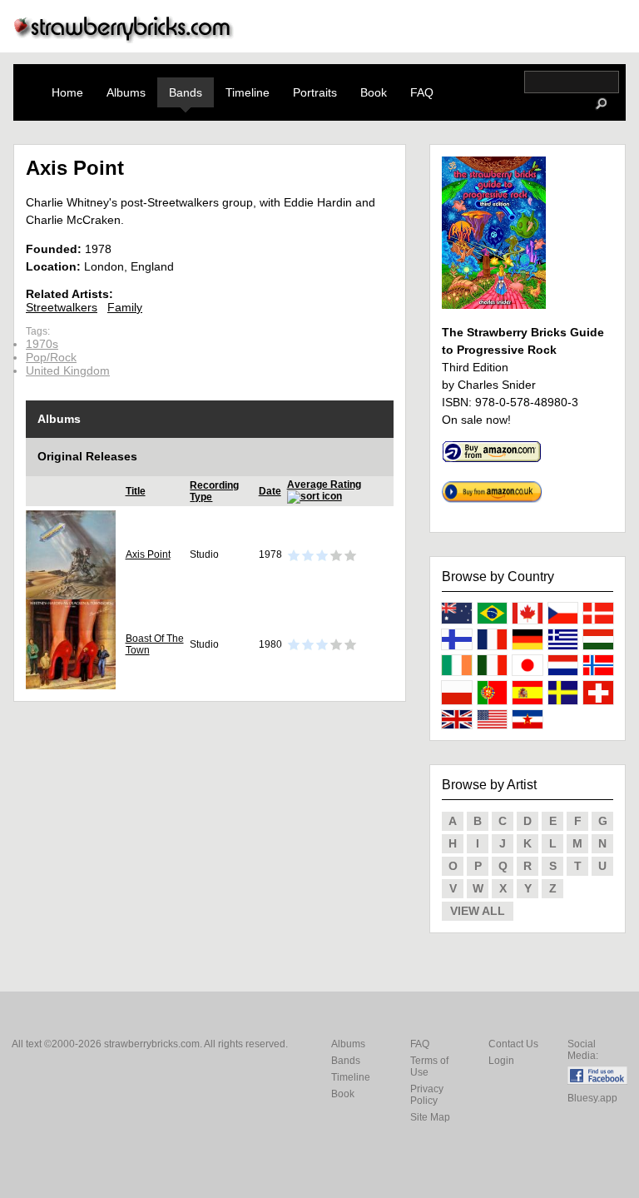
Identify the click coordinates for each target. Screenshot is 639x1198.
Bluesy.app (592, 1098)
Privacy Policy (426, 1094)
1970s (42, 343)
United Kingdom (68, 370)
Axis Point (148, 554)
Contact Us (513, 1044)
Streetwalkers (61, 307)
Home (67, 92)
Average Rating (324, 484)
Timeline (247, 92)
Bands (185, 92)
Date (270, 491)
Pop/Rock (51, 357)
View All (477, 910)
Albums (126, 92)
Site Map (430, 1117)
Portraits (315, 92)
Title (136, 491)
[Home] (124, 39)
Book (373, 92)
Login (501, 1060)
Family (124, 307)
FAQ (421, 92)
